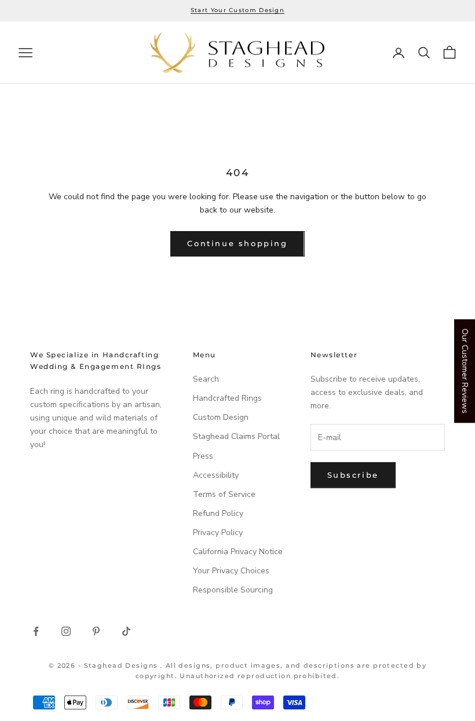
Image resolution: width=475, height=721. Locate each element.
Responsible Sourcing (233, 589)
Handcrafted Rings (227, 398)
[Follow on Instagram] (66, 631)
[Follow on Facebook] (36, 631)
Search (206, 379)
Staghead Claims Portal (236, 436)
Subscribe (353, 475)
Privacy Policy (218, 532)
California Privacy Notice (238, 551)
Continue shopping (237, 243)
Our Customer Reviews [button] (464, 370)
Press (203, 456)
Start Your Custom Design (237, 10)
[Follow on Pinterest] (96, 631)
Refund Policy (218, 513)
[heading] (237, 53)
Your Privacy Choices (231, 570)
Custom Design (221, 417)
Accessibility (216, 475)
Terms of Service (224, 494)
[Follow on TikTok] (126, 631)
